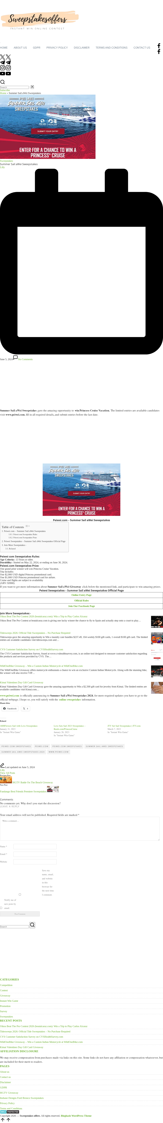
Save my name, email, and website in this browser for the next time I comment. (48, 882)
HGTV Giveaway (9, 1092)
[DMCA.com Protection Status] (9, 1113)
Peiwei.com (41, 746)
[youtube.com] (5, 75)
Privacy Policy (7, 1103)
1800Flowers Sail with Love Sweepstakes (18, 725)
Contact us (5, 1077)
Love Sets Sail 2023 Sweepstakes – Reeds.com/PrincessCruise (69, 727)
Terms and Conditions (11, 1108)
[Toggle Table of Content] (27, 526)
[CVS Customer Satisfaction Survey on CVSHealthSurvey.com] (157, 655)
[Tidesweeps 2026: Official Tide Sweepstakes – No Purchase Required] (157, 638)
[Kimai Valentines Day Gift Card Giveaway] (157, 688)
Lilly (2, 770)
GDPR (3, 1087)
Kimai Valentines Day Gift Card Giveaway (21, 682)
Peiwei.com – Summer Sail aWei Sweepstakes (25, 531)
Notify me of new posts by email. (10, 904)
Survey (3, 1011)
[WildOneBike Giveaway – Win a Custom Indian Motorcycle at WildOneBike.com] (157, 671)
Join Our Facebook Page (81, 606)
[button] (29, 87)
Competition (6, 985)
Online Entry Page (81, 595)
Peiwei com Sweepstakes (16, 746)
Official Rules (81, 600)
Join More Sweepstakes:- (15, 545)
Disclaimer (5, 1082)
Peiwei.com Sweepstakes (67, 746)
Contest (4, 990)
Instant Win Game (9, 1001)
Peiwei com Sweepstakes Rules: (25, 534)
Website (3, 861)
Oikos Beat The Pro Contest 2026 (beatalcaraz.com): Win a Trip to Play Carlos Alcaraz (43, 616)
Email (3, 854)
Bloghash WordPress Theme (76, 1115)
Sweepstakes (6, 161)
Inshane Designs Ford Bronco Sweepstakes (22, 1098)
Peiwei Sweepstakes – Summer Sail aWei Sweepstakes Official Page (34, 541)
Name (3, 846)
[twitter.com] (5, 58)
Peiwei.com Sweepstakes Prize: (25, 538)
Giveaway (5, 995)
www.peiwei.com (9, 695)
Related (12, 548)
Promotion (5, 1006)
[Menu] (0, 42)
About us (4, 1071)
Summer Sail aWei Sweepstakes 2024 (23, 752)
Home (3, 93)
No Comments (25, 359)
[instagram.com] (5, 69)
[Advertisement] (81, 384)
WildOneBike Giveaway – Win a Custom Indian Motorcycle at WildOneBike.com (41, 666)
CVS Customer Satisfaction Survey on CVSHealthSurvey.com (31, 649)
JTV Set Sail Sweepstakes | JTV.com (124, 725)
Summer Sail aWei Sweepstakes (104, 746)
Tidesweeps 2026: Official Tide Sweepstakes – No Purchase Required (35, 633)
